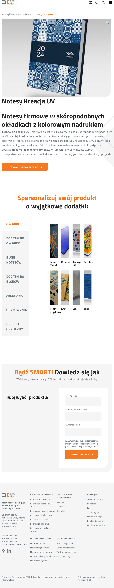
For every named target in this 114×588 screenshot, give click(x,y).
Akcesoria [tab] (14, 295)
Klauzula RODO (85, 580)
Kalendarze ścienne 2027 (41, 499)
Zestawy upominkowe (67, 552)
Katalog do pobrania (96, 521)
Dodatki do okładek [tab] (15, 241)
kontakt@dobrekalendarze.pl (14, 544)
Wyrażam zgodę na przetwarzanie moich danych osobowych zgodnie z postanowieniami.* (83, 444)
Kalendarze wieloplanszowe (42, 511)
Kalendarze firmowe (41, 494)
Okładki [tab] (12, 223)
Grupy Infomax (19, 517)
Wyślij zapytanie (80, 454)
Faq (89, 508)
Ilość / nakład (71, 396)
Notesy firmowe (25, 14)
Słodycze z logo (64, 556)
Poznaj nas (93, 494)
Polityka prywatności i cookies (91, 577)
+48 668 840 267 (9, 538)
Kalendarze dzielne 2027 (41, 515)
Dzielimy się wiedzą (96, 525)
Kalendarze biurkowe (39, 523)
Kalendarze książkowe (40, 519)
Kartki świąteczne (65, 543)
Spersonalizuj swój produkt (23, 167)
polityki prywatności (90, 446)
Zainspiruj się (93, 512)
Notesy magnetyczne (39, 547)
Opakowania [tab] (16, 309)
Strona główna (8, 14)
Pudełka (60, 502)
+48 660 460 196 (9, 535)
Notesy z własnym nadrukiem (43, 556)
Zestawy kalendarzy (66, 547)
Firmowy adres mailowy (76, 409)
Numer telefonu (72, 424)
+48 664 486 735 (9, 541)
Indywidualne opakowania (64, 496)
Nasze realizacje (94, 516)
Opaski (60, 506)
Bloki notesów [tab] (13, 260)
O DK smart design (95, 499)
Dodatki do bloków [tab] (15, 279)
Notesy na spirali (37, 543)
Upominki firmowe (67, 538)
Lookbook (91, 503)
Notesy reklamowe (40, 538)
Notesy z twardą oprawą (41, 552)
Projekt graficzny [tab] (14, 326)
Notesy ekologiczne (39, 560)
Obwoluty (61, 511)
